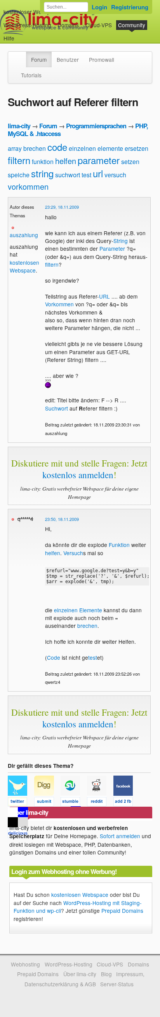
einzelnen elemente (96, 148)
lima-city (19, 125)
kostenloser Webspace (31, 12)
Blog (106, 974)
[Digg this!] (47, 803)
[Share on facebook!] (125, 803)
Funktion (119, 545)
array (15, 148)
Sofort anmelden (120, 836)
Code (53, 657)
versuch (115, 174)
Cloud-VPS (98, 25)
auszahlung (24, 235)
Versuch (73, 553)
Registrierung (129, 7)
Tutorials (31, 75)
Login (99, 7)
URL (104, 296)
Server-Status (117, 984)
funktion (43, 161)
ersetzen (136, 148)
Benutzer (68, 59)
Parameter (112, 248)
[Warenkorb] (21, 34)
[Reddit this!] (100, 803)
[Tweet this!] (21, 803)
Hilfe (8, 38)
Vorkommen (59, 304)
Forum (39, 59)
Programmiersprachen (96, 125)
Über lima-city (79, 974)
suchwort (67, 174)
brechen (34, 148)
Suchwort (56, 408)
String (120, 241)
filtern (19, 160)
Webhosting (25, 964)
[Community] (21, 55)
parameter (99, 160)
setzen (130, 161)
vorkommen (28, 186)
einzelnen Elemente (78, 610)
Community (131, 25)
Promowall (101, 59)
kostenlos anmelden (77, 475)
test (86, 174)
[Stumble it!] (74, 803)
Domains (68, 25)
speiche (19, 174)
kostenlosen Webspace (24, 266)
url (98, 173)
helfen (65, 160)
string (42, 173)
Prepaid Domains (122, 910)
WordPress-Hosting (27, 25)
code (57, 147)
